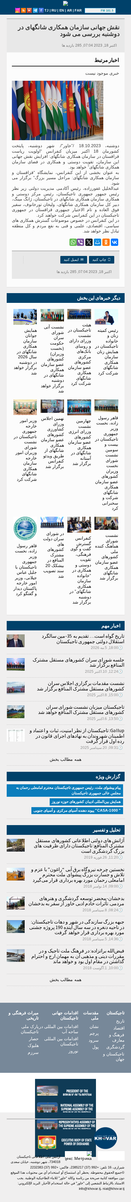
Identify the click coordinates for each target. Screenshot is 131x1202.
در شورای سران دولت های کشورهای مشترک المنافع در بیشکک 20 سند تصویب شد (53, 554)
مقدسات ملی (91, 1015)
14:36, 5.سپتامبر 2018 (103, 939)
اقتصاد (118, 1028)
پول (95, 1046)
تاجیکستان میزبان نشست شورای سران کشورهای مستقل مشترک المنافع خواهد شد (81, 709)
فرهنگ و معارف (116, 1037)
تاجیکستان (115, 1012)
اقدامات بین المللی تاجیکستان (61, 1041)
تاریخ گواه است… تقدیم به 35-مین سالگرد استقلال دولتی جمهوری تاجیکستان (83, 638)
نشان (94, 1026)
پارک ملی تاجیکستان (30, 1029)
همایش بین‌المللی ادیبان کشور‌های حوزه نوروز (86, 802)
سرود (94, 1040)
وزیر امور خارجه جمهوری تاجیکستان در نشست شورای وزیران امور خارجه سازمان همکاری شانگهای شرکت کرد (25, 450)
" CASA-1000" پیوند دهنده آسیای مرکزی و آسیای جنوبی (77, 810)
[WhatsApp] (73, 242)
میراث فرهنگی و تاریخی (23, 1015)
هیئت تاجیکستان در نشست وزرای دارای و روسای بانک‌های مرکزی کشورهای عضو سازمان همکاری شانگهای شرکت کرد (79, 354)
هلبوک (33, 1045)
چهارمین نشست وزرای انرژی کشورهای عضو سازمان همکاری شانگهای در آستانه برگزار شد (79, 442)
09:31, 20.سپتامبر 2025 (101, 748)
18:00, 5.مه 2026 (107, 648)
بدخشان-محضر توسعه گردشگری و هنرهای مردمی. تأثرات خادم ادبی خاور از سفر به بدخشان (76, 901)
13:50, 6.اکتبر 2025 (105, 719)
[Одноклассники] (106, 242)
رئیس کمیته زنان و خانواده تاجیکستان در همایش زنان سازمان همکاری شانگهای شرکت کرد (106, 351)
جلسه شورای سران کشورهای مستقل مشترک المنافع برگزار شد (78, 662)
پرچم (94, 1033)
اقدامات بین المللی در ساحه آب (58, 1029)
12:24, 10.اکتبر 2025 (104, 671)
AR (69, 10)
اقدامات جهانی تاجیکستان (65, 1015)
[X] (89, 242)
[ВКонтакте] (114, 242)
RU (53, 10)
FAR (78, 10)
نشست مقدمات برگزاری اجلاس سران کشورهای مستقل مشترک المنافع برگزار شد (80, 686)
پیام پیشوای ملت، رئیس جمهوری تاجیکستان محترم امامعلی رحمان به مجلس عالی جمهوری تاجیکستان (68, 790)
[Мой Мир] (97, 242)
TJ (46, 10)
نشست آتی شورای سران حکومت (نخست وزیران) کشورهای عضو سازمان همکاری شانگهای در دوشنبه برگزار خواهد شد (52, 358)
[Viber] (80, 242)
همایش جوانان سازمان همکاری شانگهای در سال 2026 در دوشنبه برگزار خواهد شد (25, 351)
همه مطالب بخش (65, 759)
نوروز (73, 1050)
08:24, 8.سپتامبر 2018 (103, 910)
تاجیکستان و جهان (113, 1056)
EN (61, 10)
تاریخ (120, 1021)
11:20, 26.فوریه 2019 (103, 857)
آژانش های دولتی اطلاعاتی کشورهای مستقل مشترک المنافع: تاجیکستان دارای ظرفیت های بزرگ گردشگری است (79, 845)
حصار (34, 1038)
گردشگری (115, 1046)
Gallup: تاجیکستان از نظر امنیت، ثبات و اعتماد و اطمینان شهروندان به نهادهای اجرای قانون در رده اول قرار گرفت (77, 735)
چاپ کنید (101, 259)
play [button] (93, 10)
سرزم (33, 1052)
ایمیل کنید (74, 259)
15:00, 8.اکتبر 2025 (105, 695)
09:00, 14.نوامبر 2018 (103, 886)
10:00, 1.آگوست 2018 (103, 968)
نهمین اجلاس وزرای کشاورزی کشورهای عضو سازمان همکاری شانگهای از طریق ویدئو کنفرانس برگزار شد (52, 442)
